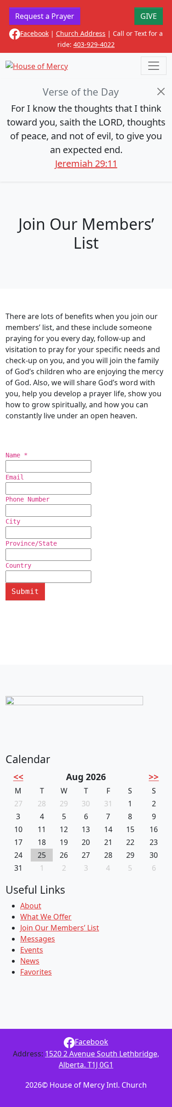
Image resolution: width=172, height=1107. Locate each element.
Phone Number (28, 499)
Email (15, 477)
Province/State (31, 543)
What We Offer (46, 917)
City (13, 521)
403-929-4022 (94, 44)
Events (31, 950)
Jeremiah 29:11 (86, 163)
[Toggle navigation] (153, 66)
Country (18, 565)
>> (154, 776)
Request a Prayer (44, 16)
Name (17, 455)
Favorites (36, 972)
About (30, 906)
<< (18, 776)
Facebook (34, 33)
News (29, 961)
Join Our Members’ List (59, 928)
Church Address (80, 33)
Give (148, 16)
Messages (37, 939)
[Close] (160, 91)
